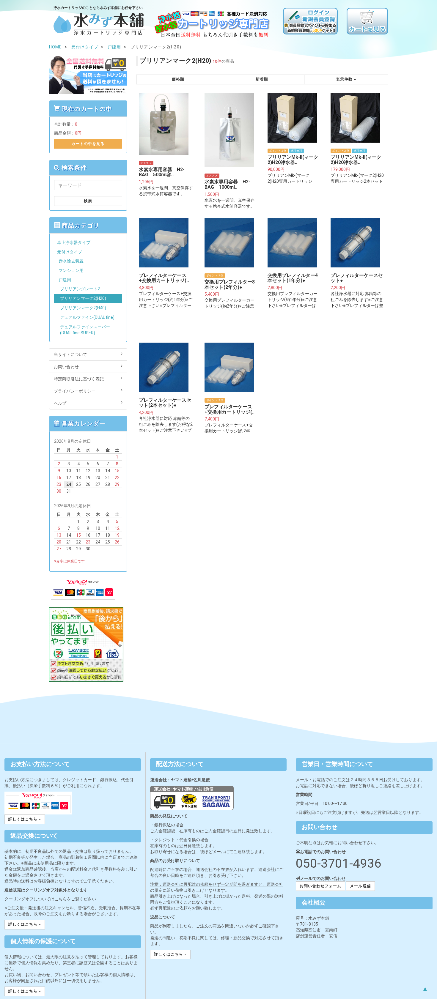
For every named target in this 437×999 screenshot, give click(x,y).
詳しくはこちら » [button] (24, 819)
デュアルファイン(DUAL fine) (87, 317)
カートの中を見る (88, 143)
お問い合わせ (66, 366)
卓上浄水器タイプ (73, 242)
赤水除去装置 (71, 261)
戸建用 (65, 280)
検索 (88, 200)
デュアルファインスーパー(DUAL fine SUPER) (85, 329)
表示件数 (345, 79)
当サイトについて (70, 354)
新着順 (262, 79)
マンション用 (71, 270)
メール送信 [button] (360, 886)
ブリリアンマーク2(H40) (83, 307)
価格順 (178, 79)
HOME (55, 47)
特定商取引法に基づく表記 (79, 378)
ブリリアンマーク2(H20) (83, 298)
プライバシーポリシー (74, 391)
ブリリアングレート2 (80, 288)
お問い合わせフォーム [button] (320, 886)
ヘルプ (60, 403)
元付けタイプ (69, 252)
